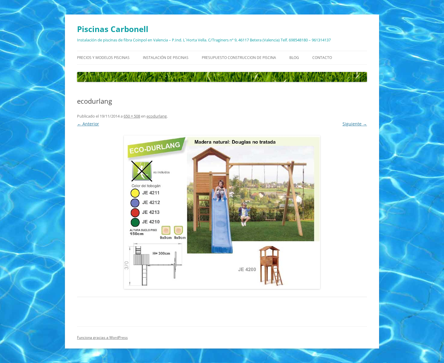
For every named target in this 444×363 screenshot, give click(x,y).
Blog (294, 57)
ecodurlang (156, 116)
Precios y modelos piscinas (103, 57)
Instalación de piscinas (165, 57)
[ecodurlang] (222, 212)
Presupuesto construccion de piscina (239, 57)
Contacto (322, 57)
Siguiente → (355, 124)
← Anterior (88, 124)
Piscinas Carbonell (112, 29)
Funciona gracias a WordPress (102, 337)
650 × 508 (132, 116)
